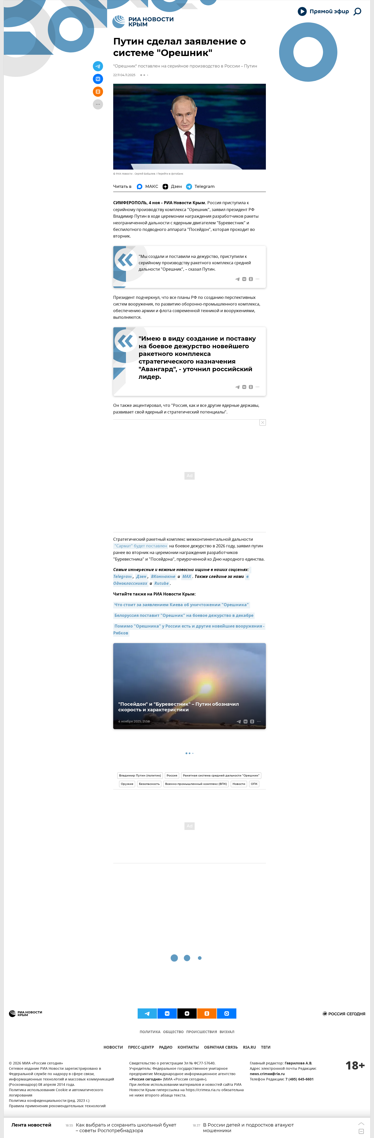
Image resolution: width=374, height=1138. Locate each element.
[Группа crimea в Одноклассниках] (207, 1013)
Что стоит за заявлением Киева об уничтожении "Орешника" (181, 605)
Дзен (141, 577)
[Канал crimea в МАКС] (226, 1013)
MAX (186, 577)
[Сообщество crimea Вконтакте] (167, 1013)
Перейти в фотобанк (170, 174)
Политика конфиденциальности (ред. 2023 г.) (49, 1101)
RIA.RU (249, 1048)
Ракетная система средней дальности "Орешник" (221, 775)
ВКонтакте (163, 577)
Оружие (127, 784)
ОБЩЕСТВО (173, 1032)
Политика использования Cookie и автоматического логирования (56, 1093)
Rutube (161, 583)
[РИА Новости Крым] (143, 21)
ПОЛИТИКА (150, 1032)
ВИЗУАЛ (227, 1032)
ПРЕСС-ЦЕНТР (141, 1048)
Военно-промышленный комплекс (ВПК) (196, 784)
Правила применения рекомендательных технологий (57, 1106)
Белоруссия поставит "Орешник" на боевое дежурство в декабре (183, 616)
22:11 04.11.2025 (124, 75)
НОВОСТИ (113, 1048)
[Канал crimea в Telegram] (147, 1013)
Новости (239, 784)
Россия (172, 775)
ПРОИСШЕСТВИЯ (201, 1032)
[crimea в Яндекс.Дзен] (187, 1013)
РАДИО (165, 1048)
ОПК (254, 784)
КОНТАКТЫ (188, 1048)
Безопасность (149, 784)
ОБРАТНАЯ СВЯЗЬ (221, 1048)
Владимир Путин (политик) (140, 775)
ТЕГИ (265, 1048)
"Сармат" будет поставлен (140, 546)
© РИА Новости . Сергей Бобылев (134, 174)
